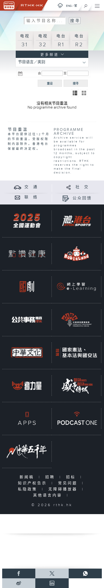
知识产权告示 (33, 483)
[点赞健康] (27, 253)
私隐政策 (28, 489)
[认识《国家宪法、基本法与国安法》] (76, 352)
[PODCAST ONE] (76, 418)
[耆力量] (27, 385)
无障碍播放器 (64, 489)
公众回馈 (82, 198)
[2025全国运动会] (27, 220)
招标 (72, 477)
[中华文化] (27, 352)
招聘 (51, 477)
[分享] (68, 187)
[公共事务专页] (27, 319)
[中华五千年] (27, 451)
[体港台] (76, 220)
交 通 (31, 187)
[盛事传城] (76, 385)
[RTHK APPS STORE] (27, 418)
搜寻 (76, 83)
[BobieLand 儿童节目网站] (76, 253)
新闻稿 (28, 477)
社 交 (82, 187)
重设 (50, 83)
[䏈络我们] (17, 197)
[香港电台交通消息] (17, 187)
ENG (69, 6)
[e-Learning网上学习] (76, 286)
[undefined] (60, 5)
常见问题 (69, 483)
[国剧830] (27, 286)
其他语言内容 (48, 495)
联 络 (31, 197)
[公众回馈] (65, 198)
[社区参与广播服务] (76, 319)
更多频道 (48, 55)
